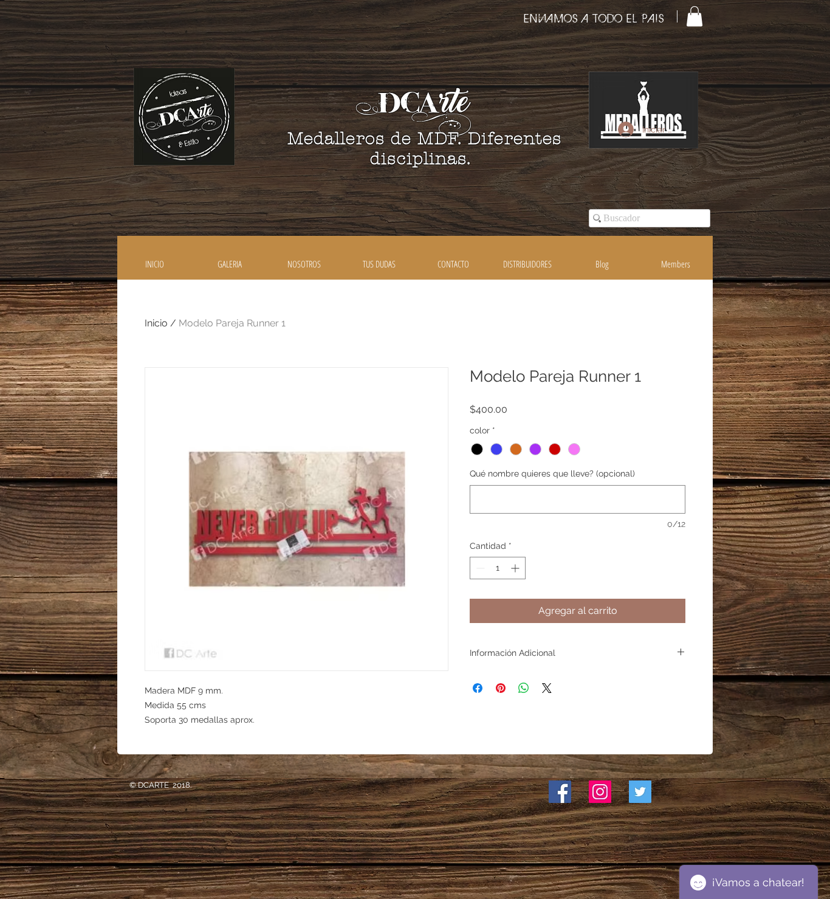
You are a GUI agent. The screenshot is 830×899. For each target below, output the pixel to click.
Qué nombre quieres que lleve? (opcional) (552, 473)
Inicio (156, 323)
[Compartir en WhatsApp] (523, 688)
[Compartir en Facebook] (477, 688)
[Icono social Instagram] (600, 791)
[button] (694, 16)
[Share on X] (547, 688)
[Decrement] (479, 568)
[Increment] (516, 568)
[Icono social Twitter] (640, 791)
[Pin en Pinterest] (500, 688)
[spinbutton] (498, 568)
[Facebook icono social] (560, 791)
